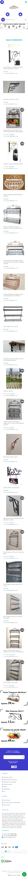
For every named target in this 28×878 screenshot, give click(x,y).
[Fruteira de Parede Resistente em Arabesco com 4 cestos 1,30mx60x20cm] (14, 642)
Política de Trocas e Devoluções (11, 802)
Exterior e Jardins (7, 784)
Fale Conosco (6, 800)
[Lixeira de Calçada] (14, 382)
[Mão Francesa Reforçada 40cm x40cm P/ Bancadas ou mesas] (14, 510)
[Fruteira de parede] (14, 735)
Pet (4, 791)
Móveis (5, 786)
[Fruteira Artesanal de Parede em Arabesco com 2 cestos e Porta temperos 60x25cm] (14, 415)
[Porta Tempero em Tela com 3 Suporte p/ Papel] (14, 544)
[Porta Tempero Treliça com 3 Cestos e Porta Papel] (14, 609)
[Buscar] (25, 19)
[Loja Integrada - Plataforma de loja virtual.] (14, 875)
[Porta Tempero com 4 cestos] (14, 674)
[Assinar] (23, 757)
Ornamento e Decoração (9, 782)
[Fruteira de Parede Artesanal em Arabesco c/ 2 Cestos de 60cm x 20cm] (14, 219)
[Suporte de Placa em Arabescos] (14, 479)
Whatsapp (10, 835)
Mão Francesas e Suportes (10, 779)
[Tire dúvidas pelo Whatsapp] (24, 874)
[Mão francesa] (14, 717)
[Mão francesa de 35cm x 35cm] (14, 91)
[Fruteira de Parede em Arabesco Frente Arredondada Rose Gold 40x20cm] (14, 286)
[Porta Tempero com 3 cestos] (14, 318)
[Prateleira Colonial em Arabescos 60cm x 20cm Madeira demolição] (14, 351)
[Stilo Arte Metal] (14, 5)
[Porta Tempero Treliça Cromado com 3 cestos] (14, 576)
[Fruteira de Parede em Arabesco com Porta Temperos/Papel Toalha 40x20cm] (14, 122)
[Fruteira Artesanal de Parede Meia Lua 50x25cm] (14, 187)
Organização (6, 789)
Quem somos (6, 805)
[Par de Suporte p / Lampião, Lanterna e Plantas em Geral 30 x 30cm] (14, 59)
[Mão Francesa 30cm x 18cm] (14, 448)
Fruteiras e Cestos (8, 777)
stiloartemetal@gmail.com (9, 837)
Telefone (9, 834)
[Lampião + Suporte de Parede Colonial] (14, 155)
